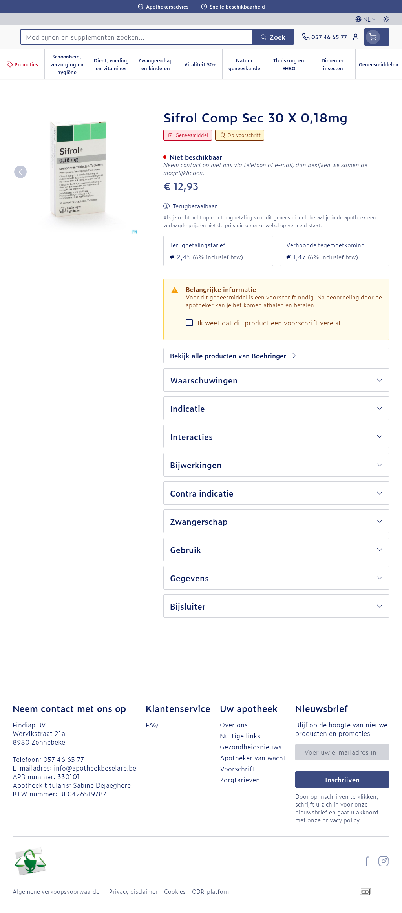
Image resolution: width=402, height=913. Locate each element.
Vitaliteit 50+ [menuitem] (203, 66)
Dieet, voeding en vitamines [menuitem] (113, 64)
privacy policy (340, 820)
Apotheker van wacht (253, 757)
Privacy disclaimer (133, 891)
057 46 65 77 (63, 759)
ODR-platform (211, 891)
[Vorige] (20, 172)
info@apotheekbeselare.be (95, 767)
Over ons (234, 724)
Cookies (175, 891)
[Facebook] (367, 861)
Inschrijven (342, 779)
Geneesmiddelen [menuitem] (380, 66)
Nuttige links (240, 735)
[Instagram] (383, 861)
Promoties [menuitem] (26, 64)
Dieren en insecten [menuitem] (338, 64)
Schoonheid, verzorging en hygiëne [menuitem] (69, 64)
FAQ (152, 724)
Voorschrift (237, 768)
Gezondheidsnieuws (250, 746)
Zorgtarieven (240, 779)
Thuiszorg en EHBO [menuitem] (292, 64)
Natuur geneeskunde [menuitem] (247, 64)
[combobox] (136, 37)
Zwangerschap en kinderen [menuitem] (157, 64)
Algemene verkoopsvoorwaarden (58, 891)
